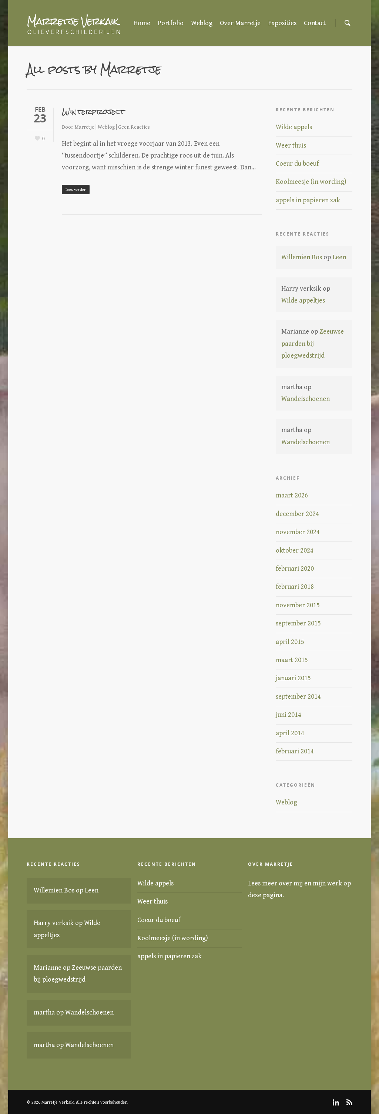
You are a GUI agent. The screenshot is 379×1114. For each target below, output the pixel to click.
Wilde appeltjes (303, 300)
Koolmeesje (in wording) (311, 182)
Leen (339, 257)
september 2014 (298, 697)
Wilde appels (294, 127)
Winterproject (93, 111)
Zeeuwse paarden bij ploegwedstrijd (312, 343)
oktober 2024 (294, 550)
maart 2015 (292, 660)
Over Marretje (240, 23)
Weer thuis (291, 145)
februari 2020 (295, 569)
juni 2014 (288, 715)
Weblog (201, 23)
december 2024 (297, 514)
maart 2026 (292, 495)
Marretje (84, 127)
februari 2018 (295, 587)
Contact (315, 23)
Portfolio (171, 23)
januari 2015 (293, 678)
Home (141, 23)
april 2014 (290, 733)
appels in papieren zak (308, 200)
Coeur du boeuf (297, 164)
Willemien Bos (301, 257)
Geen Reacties (134, 127)
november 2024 (298, 532)
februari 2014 (295, 751)
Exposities (282, 23)
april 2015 (290, 642)
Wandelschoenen (305, 399)
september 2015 (298, 623)
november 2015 (298, 605)
